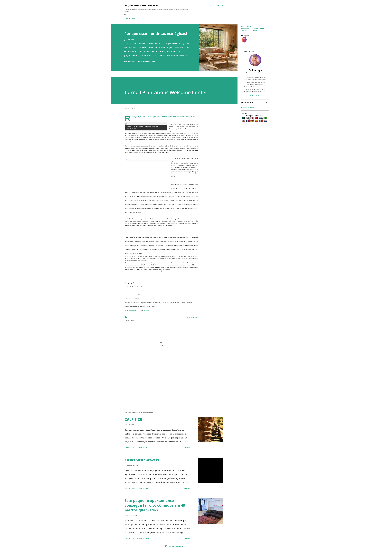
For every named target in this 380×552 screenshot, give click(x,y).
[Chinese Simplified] (257, 118)
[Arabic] (244, 118)
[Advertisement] (158, 387)
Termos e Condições (249, 30)
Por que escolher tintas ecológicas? (155, 33)
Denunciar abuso (247, 108)
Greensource (132, 310)
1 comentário (142, 447)
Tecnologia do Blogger (175, 546)
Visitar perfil (255, 96)
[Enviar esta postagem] (126, 318)
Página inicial (130, 18)
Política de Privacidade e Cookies (253, 28)
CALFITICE (133, 419)
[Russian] (261, 118)
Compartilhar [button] (129, 61)
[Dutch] (265, 121)
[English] (244, 121)
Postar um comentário (146, 61)
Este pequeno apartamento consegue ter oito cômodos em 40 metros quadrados (155, 505)
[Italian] (261, 121)
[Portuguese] (265, 118)
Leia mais (187, 447)
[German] (252, 121)
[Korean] (248, 118)
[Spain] (257, 121)
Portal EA (146, 310)
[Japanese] (252, 118)
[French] (248, 121)
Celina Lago (255, 70)
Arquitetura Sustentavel (141, 5)
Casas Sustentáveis (142, 460)
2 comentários (143, 538)
